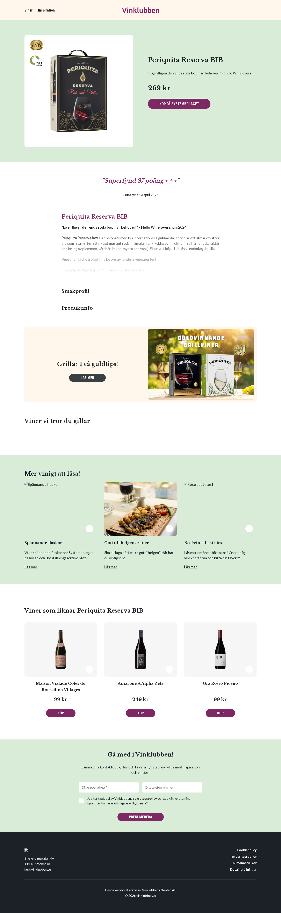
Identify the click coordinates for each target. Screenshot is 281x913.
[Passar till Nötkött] (162, 123)
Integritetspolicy (244, 856)
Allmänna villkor (244, 863)
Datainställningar (243, 869)
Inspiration (46, 10)
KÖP (61, 713)
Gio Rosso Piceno (220, 683)
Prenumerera (140, 817)
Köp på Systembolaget (179, 104)
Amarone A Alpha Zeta (141, 683)
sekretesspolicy (145, 798)
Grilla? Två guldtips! (87, 364)
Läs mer (87, 377)
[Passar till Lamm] (151, 123)
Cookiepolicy (247, 850)
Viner (28, 10)
